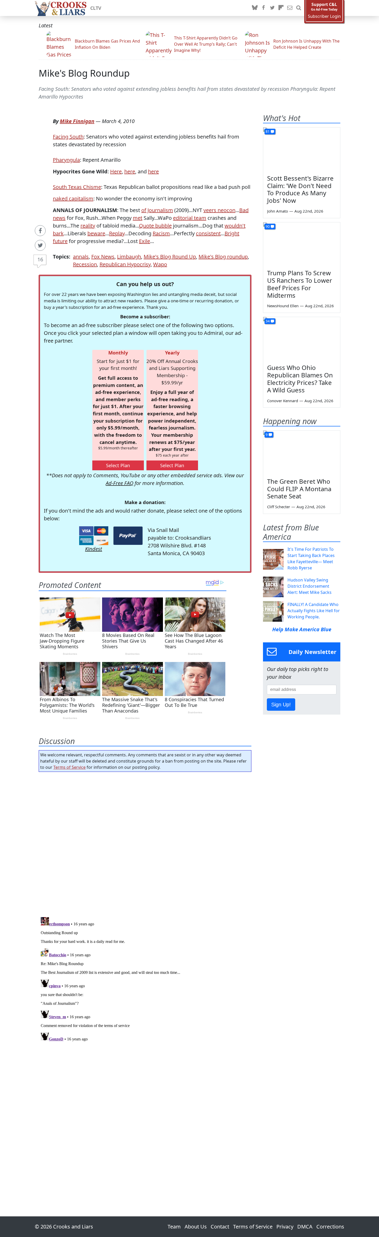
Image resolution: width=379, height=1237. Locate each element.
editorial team (189, 217)
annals (81, 256)
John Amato (277, 211)
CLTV (95, 8)
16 (40, 259)
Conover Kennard (282, 400)
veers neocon (219, 210)
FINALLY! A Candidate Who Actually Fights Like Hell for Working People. (313, 611)
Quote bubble (155, 225)
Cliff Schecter (278, 506)
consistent (208, 233)
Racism (161, 233)
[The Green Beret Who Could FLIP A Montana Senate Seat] (301, 452)
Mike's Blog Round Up (170, 256)
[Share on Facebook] (40, 230)
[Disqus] (145, 979)
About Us (196, 1226)
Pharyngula (66, 159)
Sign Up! (281, 704)
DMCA (304, 1226)
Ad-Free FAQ (119, 483)
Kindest (93, 548)
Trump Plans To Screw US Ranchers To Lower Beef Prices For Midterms (299, 284)
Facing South (68, 136)
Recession (85, 264)
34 (268, 321)
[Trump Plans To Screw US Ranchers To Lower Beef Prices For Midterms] (301, 244)
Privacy (284, 1226)
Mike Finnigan (77, 121)
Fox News (102, 256)
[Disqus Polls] (145, 842)
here (129, 171)
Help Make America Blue (301, 629)
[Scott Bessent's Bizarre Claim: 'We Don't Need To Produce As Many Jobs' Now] (301, 149)
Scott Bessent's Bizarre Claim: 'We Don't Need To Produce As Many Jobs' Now (300, 189)
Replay (117, 233)
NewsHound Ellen (283, 305)
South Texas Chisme (77, 186)
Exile (144, 241)
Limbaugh (129, 256)
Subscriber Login (324, 16)
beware (96, 233)
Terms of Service (69, 767)
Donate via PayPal (128, 535)
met (137, 217)
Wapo (160, 264)
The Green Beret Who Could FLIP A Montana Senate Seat (299, 488)
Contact (220, 1226)
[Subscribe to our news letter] (290, 8)
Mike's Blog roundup (223, 256)
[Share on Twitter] (40, 245)
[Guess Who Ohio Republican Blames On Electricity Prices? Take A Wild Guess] (301, 338)
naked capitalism (73, 198)
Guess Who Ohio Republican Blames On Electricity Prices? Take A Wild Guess (300, 378)
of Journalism (157, 210)
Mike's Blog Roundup (84, 73)
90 (268, 226)
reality (87, 225)
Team (174, 1226)
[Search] (298, 8)
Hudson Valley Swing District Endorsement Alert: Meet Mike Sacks (309, 586)
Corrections (330, 1226)
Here (116, 171)
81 (268, 131)
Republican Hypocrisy (125, 264)
